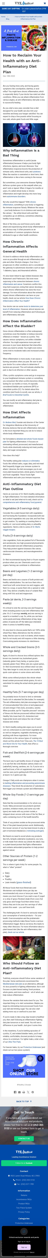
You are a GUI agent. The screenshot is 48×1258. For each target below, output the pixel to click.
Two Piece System (24, 1208)
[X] (28, 1092)
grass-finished (23, 882)
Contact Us (24, 1139)
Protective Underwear (32, 1047)
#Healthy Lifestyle (24, 1085)
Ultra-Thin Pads (14, 1042)
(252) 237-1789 (27, 1184)
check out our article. (16, 932)
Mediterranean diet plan (12, 984)
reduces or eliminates (31, 461)
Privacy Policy (24, 1212)
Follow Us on (21, 1163)
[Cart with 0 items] (44, 3)
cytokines (37, 172)
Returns (24, 1195)
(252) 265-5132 (28, 1180)
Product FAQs (24, 1204)
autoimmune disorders (16, 196)
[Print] (23, 1092)
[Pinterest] (32, 1092)
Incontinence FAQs (24, 1199)
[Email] (19, 1092)
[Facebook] (15, 1092)
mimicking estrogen (35, 831)
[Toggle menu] (3, 3)
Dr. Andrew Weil (9, 422)
